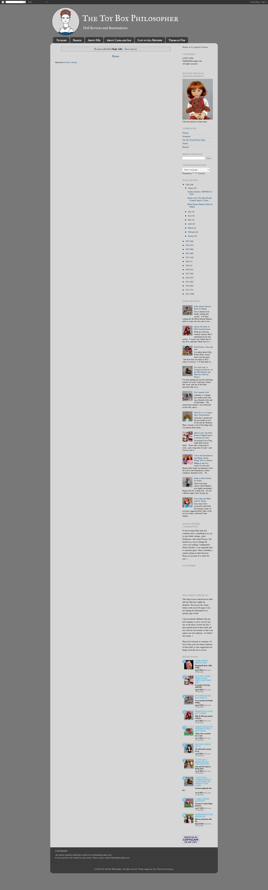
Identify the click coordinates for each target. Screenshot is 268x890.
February (192, 232)
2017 (188, 273)
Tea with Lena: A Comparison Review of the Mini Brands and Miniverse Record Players (203, 372)
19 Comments (199, 795)
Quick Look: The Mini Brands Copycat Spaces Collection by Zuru (203, 679)
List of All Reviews (150, 40)
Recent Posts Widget (188, 830)
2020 (188, 261)
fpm (154, 869)
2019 (188, 265)
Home (115, 56)
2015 (188, 281)
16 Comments (199, 691)
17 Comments (199, 810)
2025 (188, 241)
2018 (188, 269)
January (191, 236)
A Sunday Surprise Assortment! (202, 800)
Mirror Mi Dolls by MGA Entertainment (202, 327)
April (190, 223)
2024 (188, 245)
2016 (188, 277)
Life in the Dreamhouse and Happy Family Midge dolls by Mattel (203, 458)
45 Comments (199, 722)
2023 (188, 249)
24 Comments (199, 672)
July (190, 211)
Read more (207, 670)
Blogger (170, 869)
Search (77, 40)
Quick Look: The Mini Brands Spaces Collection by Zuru (203, 435)
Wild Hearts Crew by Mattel (203, 745)
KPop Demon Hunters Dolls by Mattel (199, 205)
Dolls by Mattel (203, 307)
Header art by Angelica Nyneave (195, 47)
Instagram (186, 136)
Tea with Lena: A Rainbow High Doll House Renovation (202, 762)
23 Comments (199, 740)
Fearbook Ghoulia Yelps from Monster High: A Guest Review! (204, 729)
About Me (94, 40)
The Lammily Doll (201, 392)
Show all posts (131, 48)
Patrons (61, 40)
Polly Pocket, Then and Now (203, 348)
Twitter (185, 143)
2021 (188, 257)
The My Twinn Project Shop (193, 140)
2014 (188, 285)
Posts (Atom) (71, 62)
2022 (188, 253)
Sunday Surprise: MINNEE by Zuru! (199, 192)
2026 (188, 184)
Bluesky (185, 147)
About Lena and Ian (119, 40)
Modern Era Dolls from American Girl (204, 815)
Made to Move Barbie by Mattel (202, 479)
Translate (201, 173)
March (191, 227)
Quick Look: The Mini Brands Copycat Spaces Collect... (199, 199)
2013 (188, 289)
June (190, 215)
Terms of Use (177, 40)
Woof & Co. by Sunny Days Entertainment (203, 413)
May (190, 219)
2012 (188, 293)
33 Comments (199, 773)
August (191, 188)
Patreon (185, 132)
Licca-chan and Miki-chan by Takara (202, 499)
